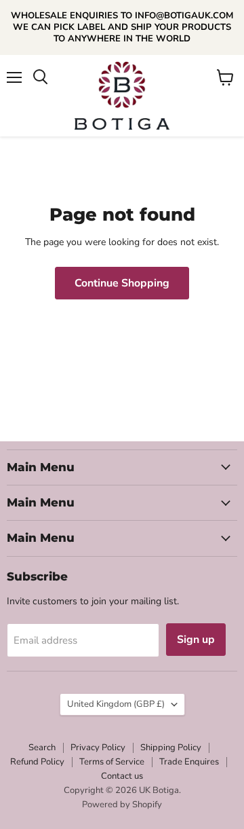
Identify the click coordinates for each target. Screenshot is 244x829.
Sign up (196, 639)
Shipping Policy (170, 747)
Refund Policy (37, 762)
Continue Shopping (122, 283)
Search (42, 747)
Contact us (122, 776)
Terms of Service (111, 762)
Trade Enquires (189, 762)
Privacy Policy (97, 747)
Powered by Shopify (122, 804)
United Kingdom (116, 704)
